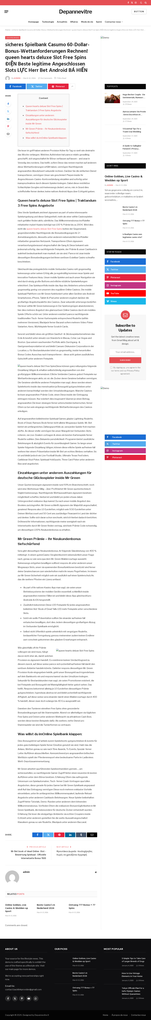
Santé (99, 21)
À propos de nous (120, 1015)
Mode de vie (87, 21)
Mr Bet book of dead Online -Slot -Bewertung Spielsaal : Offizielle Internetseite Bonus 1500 (28, 855)
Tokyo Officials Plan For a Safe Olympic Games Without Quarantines (133, 991)
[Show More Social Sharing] (72, 86)
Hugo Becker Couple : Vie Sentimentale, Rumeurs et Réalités (134, 96)
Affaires (74, 21)
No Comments (46, 78)
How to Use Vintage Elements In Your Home (132, 975)
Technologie (48, 21)
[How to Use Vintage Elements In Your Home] (111, 977)
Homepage (33, 21)
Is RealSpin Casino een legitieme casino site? (132, 236)
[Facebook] (8, 104)
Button (139, 11)
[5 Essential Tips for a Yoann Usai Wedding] (112, 132)
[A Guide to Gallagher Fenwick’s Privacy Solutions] (112, 149)
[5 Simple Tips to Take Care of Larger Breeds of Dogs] (111, 962)
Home (7, 30)
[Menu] (6, 11)
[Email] (8, 134)
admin (17, 78)
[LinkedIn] (8, 119)
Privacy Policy (133, 371)
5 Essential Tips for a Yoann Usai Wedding (132, 130)
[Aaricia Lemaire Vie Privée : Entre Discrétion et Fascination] (112, 115)
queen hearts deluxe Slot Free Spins (44, 229)
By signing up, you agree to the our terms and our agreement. (125, 370)
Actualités (62, 21)
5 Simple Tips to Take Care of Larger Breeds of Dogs (133, 960)
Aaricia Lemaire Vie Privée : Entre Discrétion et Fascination (134, 113)
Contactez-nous (113, 21)
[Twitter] (8, 111)
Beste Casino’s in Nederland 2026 (46, 907)
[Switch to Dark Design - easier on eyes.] (141, 3)
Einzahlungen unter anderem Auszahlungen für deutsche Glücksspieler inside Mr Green (46, 119)
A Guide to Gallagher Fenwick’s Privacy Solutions (132, 147)
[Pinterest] (8, 126)
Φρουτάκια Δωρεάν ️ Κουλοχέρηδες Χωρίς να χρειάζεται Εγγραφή (74, 853)
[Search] (145, 2)
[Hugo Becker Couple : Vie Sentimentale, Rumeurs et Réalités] (112, 98)
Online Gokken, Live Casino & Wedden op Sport (16, 908)
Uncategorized (12, 38)
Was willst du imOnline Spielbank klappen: (46, 138)
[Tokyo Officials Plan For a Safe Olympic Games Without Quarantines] (111, 992)
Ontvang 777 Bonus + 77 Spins (82, 907)
